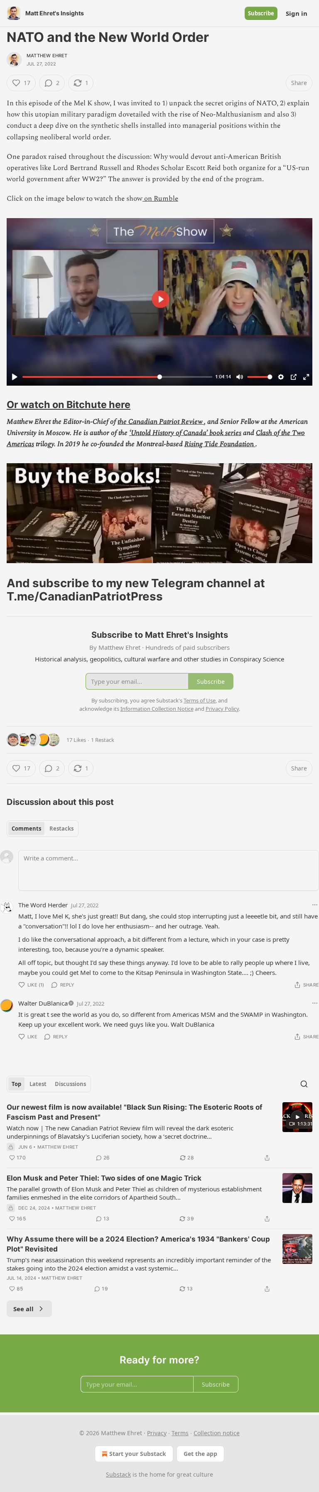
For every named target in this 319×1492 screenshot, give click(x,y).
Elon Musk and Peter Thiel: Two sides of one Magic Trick (104, 1178)
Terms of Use (200, 700)
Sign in (296, 13)
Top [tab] (16, 1084)
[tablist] (43, 828)
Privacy (157, 1433)
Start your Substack (137, 1454)
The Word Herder (43, 905)
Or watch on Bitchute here (68, 405)
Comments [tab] (26, 828)
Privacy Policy (222, 708)
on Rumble (160, 198)
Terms (180, 1433)
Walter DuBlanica (43, 1003)
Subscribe (261, 13)
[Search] (304, 1084)
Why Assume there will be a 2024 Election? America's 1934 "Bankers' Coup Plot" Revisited (138, 1244)
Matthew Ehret (47, 55)
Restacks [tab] (61, 828)
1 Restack (102, 740)
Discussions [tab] (70, 1084)
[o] (297, 1117)
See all (23, 1309)
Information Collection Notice (157, 708)
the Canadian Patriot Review (161, 421)
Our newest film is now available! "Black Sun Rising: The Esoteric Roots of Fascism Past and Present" (135, 1112)
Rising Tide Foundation (219, 444)
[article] (159, 1132)
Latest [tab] (38, 1084)
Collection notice (217, 1433)
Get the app (200, 1454)
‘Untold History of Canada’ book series (185, 433)
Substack (118, 1474)
